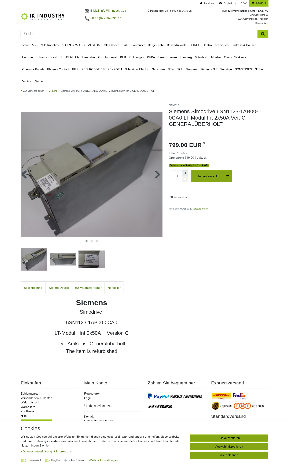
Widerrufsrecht (30, 402)
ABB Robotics (49, 45)
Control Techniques (215, 45)
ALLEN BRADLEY (73, 45)
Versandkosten (200, 208)
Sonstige (226, 69)
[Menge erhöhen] (185, 173)
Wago (39, 81)
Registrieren (92, 393)
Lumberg (186, 57)
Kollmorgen (136, 57)
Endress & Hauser (243, 45)
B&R (125, 45)
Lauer (162, 57)
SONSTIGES (243, 69)
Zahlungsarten (30, 393)
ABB (34, 45)
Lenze (173, 57)
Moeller (216, 57)
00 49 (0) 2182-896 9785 (107, 18)
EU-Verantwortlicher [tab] (88, 287)
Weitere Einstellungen (103, 460)
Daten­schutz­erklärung (38, 451)
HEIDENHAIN (70, 57)
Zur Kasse (27, 411)
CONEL (195, 45)
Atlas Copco (111, 45)
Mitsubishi (201, 57)
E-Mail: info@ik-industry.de (107, 10)
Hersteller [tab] (114, 287)
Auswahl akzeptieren (229, 446)
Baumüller (138, 45)
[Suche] (262, 34)
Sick (180, 69)
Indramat (111, 57)
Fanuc (43, 57)
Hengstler (88, 57)
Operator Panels (33, 69)
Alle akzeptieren (229, 438)
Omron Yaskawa (235, 57)
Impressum (63, 451)
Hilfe (24, 415)
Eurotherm (29, 57)
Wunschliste (180, 197)
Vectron (27, 81)
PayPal (56, 460)
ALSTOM (94, 45)
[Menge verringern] (185, 179)
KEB (123, 57)
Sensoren (158, 69)
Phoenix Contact (58, 69)
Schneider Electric (137, 69)
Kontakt (89, 416)
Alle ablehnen (229, 455)
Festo (54, 57)
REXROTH (114, 69)
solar (25, 45)
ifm (100, 57)
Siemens (191, 69)
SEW (171, 69)
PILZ (75, 69)
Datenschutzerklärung (99, 421)
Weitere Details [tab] (58, 287)
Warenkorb (28, 406)
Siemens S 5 (208, 69)
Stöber (259, 69)
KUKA (151, 57)
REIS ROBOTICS (93, 69)
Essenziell (34, 460)
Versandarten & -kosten (36, 398)
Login (88, 398)
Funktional (78, 460)
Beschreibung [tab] (33, 287)
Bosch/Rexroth (177, 45)
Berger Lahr (156, 45)
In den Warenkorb (210, 176)
